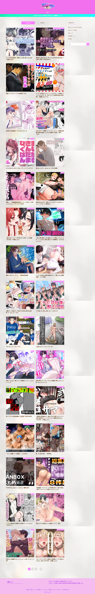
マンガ (71, 33)
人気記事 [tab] (42, 22)
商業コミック (73, 36)
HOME (28, 589)
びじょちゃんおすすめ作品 (76, 27)
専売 (71, 38)
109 (41, 569)
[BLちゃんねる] (47, 6)
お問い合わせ (66, 589)
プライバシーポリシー (57, 589)
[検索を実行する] (87, 44)
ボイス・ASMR (73, 30)
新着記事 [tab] (28, 22)
